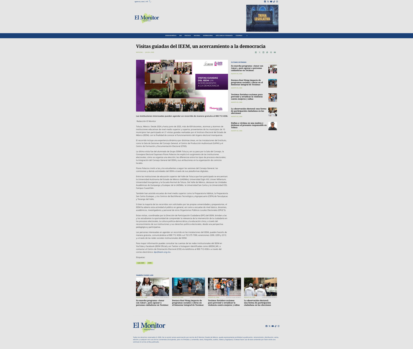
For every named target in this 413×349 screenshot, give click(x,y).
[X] (259, 52)
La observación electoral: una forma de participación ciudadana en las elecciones (248, 110)
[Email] (274, 52)
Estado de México (170, 35)
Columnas (239, 35)
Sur (180, 35)
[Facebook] (255, 52)
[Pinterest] (271, 52)
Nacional (197, 35)
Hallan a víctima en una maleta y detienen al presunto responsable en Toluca (249, 125)
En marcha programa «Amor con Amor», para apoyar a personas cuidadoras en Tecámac (247, 68)
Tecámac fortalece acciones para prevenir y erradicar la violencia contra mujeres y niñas (247, 96)
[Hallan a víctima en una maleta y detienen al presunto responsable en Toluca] (272, 126)
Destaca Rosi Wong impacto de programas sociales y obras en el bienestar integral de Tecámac (247, 82)
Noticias (139, 52)
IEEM (150, 263)
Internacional (208, 35)
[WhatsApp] (267, 52)
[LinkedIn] (263, 52)
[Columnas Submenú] (247, 35)
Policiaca (188, 35)
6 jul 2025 (141, 263)
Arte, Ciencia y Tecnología (224, 35)
